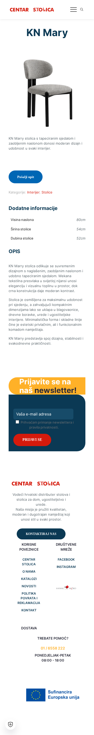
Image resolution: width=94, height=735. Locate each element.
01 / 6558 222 (53, 648)
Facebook (66, 559)
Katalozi (29, 579)
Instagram (66, 567)
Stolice (47, 192)
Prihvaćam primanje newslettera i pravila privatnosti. (47, 424)
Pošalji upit (25, 177)
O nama (29, 571)
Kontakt (29, 610)
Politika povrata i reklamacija (28, 598)
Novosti (29, 586)
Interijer (33, 192)
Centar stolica (29, 561)
